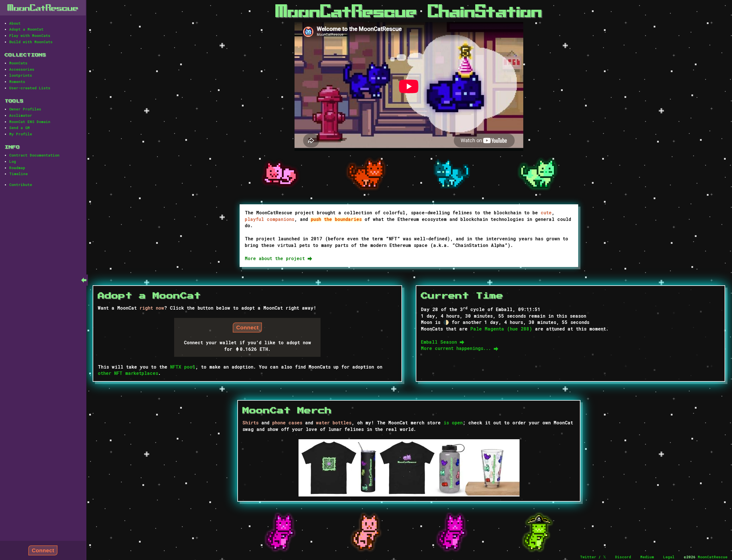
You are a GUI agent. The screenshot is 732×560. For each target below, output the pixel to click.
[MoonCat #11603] (280, 532)
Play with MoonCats (29, 35)
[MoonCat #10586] (366, 174)
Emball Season (440, 342)
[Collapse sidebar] (83, 280)
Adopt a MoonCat (26, 29)
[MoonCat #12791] (537, 532)
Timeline (18, 173)
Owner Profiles (25, 109)
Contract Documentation (34, 155)
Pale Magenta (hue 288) (501, 329)
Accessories (21, 69)
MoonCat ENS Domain (29, 121)
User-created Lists (29, 88)
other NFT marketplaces (128, 373)
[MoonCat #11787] (366, 532)
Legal (669, 557)
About (15, 23)
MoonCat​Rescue (42, 7)
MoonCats (18, 63)
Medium (647, 557)
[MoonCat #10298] (452, 173)
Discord (623, 557)
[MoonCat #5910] (537, 174)
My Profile (20, 134)
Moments (17, 81)
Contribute (20, 184)
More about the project (276, 258)
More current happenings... (457, 348)
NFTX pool (182, 367)
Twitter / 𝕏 (593, 557)
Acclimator (20, 115)
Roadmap (17, 167)
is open (453, 422)
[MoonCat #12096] (452, 532)
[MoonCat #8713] (280, 173)
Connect (43, 550)
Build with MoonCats (31, 41)
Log (12, 161)
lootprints (20, 75)
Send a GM (19, 127)
